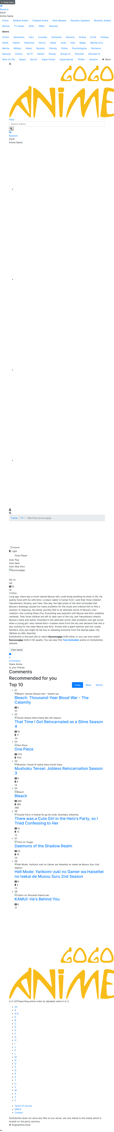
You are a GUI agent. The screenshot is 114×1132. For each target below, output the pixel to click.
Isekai (53, 42)
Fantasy (105, 37)
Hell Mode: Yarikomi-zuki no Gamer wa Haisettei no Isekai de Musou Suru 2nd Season (59, 874)
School (18, 53)
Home (5, 20)
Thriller (81, 59)
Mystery (40, 48)
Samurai (6, 53)
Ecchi (93, 37)
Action (5, 37)
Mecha (5, 48)
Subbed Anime (20, 20)
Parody (53, 48)
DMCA (18, 1109)
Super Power (48, 59)
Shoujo (52, 53)
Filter (11, 119)
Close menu (8, 2)
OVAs (31, 26)
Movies (6, 26)
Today (77, 685)
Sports (33, 59)
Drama (82, 37)
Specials (53, 26)
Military (17, 48)
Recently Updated (80, 20)
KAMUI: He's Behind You (37, 899)
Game (5, 42)
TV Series (19, 26)
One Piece (24, 749)
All (16, 1006)
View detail (17, 649)
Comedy (42, 37)
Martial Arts (96, 42)
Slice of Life (8, 59)
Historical (29, 42)
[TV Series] (60, 369)
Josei (63, 42)
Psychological (79, 48)
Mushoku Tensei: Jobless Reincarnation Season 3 (59, 771)
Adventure (18, 37)
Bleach (21, 795)
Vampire (93, 59)
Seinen (40, 53)
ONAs (42, 26)
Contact (19, 1112)
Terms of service (23, 1105)
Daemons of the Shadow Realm (43, 846)
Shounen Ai (94, 53)
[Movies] (60, 279)
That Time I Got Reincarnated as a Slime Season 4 (59, 724)
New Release (59, 20)
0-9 (16, 1013)
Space (22, 59)
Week (88, 685)
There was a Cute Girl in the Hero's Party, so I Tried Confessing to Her (56, 821)
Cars (31, 37)
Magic (83, 42)
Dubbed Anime (40, 20)
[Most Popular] (60, 460)
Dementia (56, 37)
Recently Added (102, 20)
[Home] (60, 189)
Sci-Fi (30, 53)
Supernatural (66, 59)
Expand (16, 547)
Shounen (79, 53)
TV (22, 518)
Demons (70, 37)
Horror (42, 42)
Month (99, 685)
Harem (16, 42)
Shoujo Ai (65, 53)
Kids (72, 42)
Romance (96, 48)
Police (64, 48)
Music (29, 48)
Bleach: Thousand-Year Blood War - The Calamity (52, 700)
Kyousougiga (22, 574)
